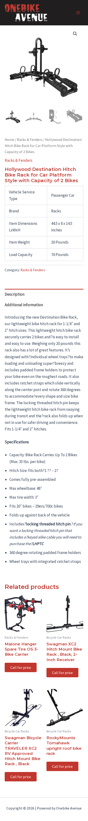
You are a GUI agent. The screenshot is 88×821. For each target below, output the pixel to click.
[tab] (44, 294)
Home (9, 139)
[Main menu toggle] (78, 13)
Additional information (24, 304)
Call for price (20, 667)
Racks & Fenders (29, 139)
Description (14, 294)
